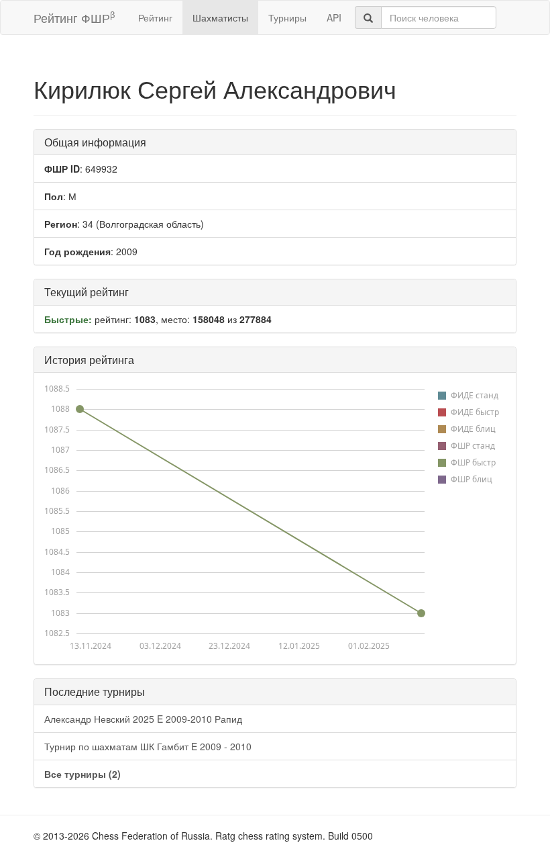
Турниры (287, 17)
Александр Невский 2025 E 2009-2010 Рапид (143, 718)
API (334, 17)
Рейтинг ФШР (74, 17)
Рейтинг (155, 17)
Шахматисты (220, 17)
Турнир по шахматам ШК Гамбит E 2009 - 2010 (148, 746)
